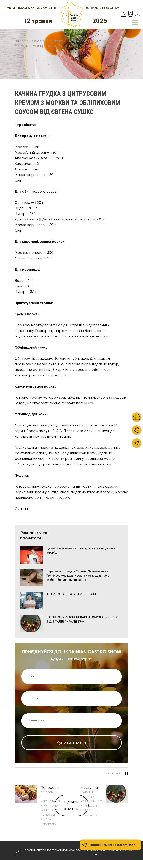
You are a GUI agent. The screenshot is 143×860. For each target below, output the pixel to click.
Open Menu (135, 22)
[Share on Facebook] (126, 773)
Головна (29, 850)
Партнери (67, 850)
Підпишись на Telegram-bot (112, 845)
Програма (53, 850)
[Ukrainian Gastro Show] (71, 14)
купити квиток (71, 805)
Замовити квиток (99, 852)
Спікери (40, 850)
